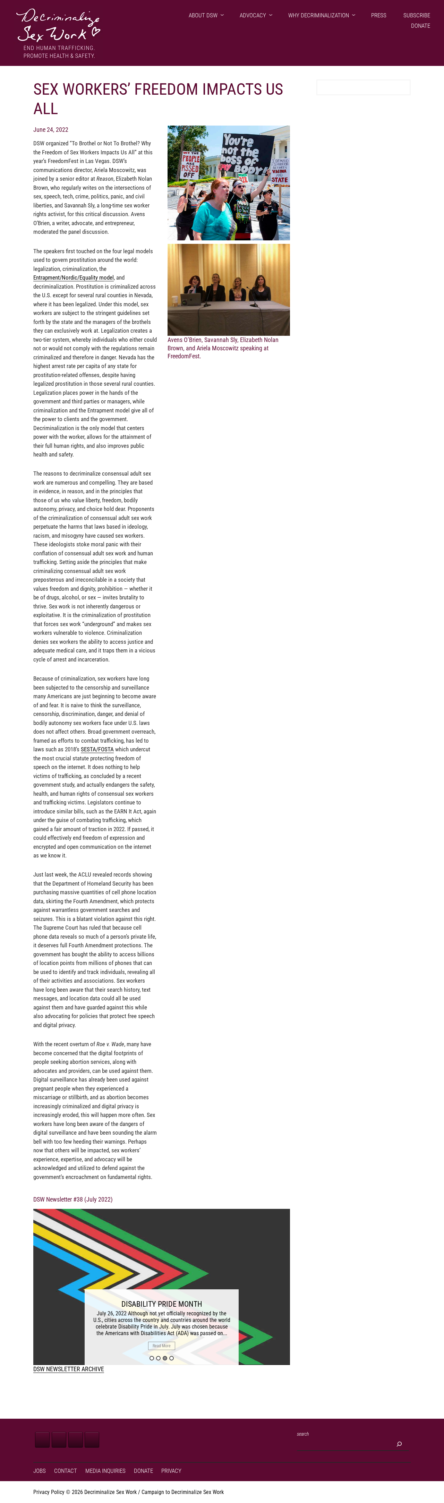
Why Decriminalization (318, 15)
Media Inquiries (105, 1471)
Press (378, 15)
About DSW (203, 15)
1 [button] (152, 1358)
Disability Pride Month (161, 1304)
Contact (65, 1471)
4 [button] (171, 1358)
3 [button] (165, 1358)
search (303, 1434)
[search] (399, 1444)
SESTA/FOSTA (97, 749)
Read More (162, 1345)
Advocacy (253, 15)
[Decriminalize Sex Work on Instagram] (75, 1440)
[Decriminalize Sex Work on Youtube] (92, 1440)
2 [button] (158, 1358)
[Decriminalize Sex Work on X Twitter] (59, 1440)
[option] (161, 1287)
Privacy (171, 1471)
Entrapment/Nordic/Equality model (73, 277)
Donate (420, 26)
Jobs (39, 1471)
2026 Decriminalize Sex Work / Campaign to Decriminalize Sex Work (148, 1492)
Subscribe (416, 15)
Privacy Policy (49, 1492)
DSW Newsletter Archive (68, 1369)
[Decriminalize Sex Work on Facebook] (42, 1440)
